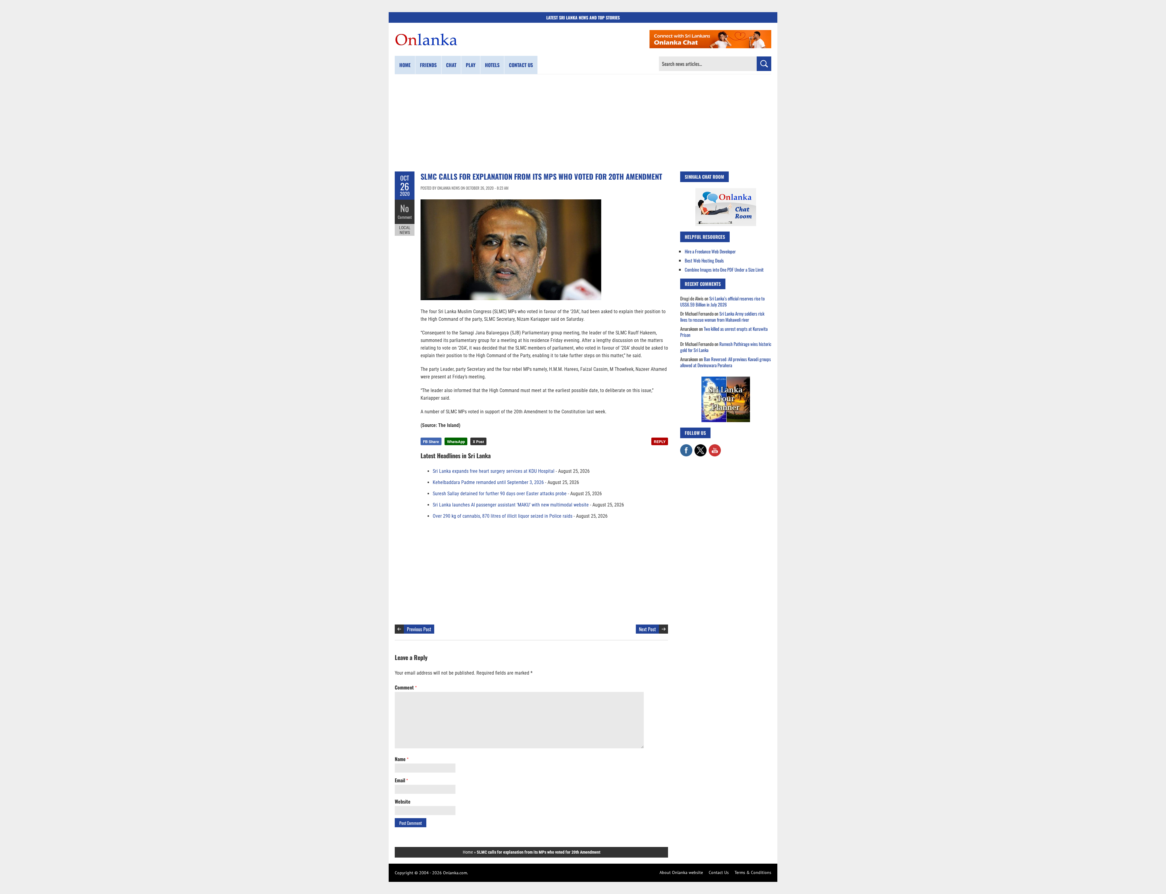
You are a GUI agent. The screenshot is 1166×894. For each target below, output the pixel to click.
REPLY (660, 441)
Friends (428, 65)
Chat (451, 65)
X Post (478, 441)
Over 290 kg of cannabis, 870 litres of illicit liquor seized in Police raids (502, 516)
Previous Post (419, 629)
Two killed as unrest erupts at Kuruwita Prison (724, 331)
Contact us (521, 65)
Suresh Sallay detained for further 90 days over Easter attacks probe (500, 493)
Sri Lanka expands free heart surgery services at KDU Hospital (493, 471)
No (404, 208)
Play (471, 65)
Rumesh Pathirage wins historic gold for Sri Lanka (725, 346)
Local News (405, 230)
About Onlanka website (681, 872)
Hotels (492, 65)
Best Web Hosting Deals (704, 260)
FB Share (431, 441)
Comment (405, 217)
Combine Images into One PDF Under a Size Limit (724, 269)
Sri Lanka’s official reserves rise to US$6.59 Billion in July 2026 (722, 301)
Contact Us (719, 872)
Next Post (647, 629)
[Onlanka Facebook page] (686, 447)
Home (405, 65)
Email (401, 780)
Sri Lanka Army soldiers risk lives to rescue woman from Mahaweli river (722, 316)
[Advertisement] (583, 122)
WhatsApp (456, 441)
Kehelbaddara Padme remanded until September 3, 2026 (488, 482)
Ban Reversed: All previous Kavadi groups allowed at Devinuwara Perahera (725, 362)
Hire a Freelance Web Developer (710, 251)
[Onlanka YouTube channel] (715, 447)
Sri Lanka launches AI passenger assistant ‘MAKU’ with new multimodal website (511, 505)
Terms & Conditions (753, 872)
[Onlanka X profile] (700, 447)
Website (403, 801)
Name (401, 759)
